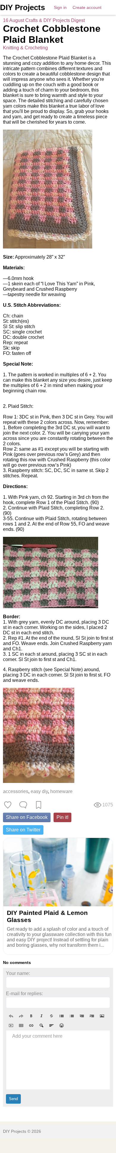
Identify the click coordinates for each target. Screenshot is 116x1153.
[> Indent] (92, 1016)
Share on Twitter (23, 829)
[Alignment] (51, 1025)
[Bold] (31, 1016)
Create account (87, 7)
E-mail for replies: (24, 993)
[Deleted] (51, 1016)
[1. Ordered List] (72, 1016)
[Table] (21, 1025)
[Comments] (23, 805)
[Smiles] (62, 1025)
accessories (15, 791)
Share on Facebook (27, 817)
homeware (61, 791)
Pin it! (62, 817)
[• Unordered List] (62, 1016)
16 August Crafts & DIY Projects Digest (44, 20)
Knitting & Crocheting (25, 47)
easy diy (39, 791)
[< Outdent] (82, 1016)
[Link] (31, 1025)
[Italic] (41, 1016)
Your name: (18, 973)
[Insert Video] (11, 1025)
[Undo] (11, 1016)
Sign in (60, 7)
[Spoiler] (41, 1025)
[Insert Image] (102, 1016)
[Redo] (21, 1016)
